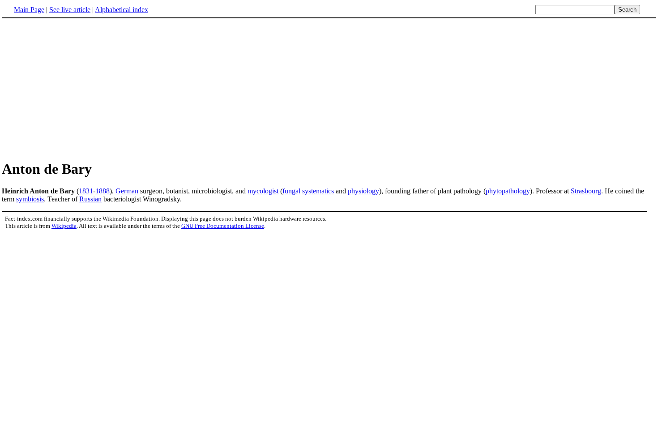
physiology (363, 191)
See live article (69, 9)
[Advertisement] (77, 88)
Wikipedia (64, 225)
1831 (86, 191)
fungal (291, 191)
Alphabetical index (121, 9)
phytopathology (508, 191)
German (126, 191)
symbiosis (30, 199)
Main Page (29, 9)
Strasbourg (586, 191)
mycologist (263, 191)
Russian (90, 199)
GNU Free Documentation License (222, 225)
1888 (102, 191)
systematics (318, 191)
